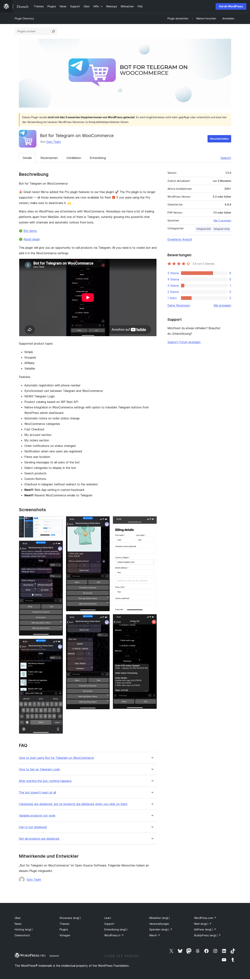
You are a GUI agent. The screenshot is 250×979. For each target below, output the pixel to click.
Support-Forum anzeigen (184, 342)
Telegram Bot (203, 228)
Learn (107, 917)
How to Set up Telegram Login (39, 769)
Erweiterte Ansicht (179, 239)
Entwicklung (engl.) (116, 929)
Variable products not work (37, 815)
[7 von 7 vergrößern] (152, 619)
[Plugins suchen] (53, 31)
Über (18, 917)
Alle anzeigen (222, 305)
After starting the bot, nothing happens (45, 781)
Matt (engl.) (203, 923)
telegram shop (222, 228)
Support (226, 158)
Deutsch (54, 955)
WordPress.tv (114, 935)
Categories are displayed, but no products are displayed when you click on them (73, 804)
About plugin (31, 239)
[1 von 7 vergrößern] (58, 521)
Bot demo (30, 231)
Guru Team (53, 142)
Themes (64, 923)
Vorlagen (64, 935)
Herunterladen (219, 138)
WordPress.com (205, 917)
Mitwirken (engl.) (159, 917)
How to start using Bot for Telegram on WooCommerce (56, 758)
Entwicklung (98, 158)
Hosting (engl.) (24, 929)
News (18, 923)
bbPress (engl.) (205, 929)
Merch (154, 935)
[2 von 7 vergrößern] (58, 545)
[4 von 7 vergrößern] (105, 521)
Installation (73, 158)
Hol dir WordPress (231, 6)
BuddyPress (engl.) (207, 935)
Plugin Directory (24, 18)
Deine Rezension (178, 305)
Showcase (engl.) (70, 917)
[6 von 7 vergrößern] (152, 521)
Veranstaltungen (159, 923)
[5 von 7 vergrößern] (105, 619)
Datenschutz (22, 935)
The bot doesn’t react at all (37, 792)
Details (27, 158)
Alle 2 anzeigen (222, 220)
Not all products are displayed (39, 838)
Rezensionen (49, 158)
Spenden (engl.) (160, 929)
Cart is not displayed (33, 827)
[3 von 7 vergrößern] (58, 643)
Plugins (63, 929)
